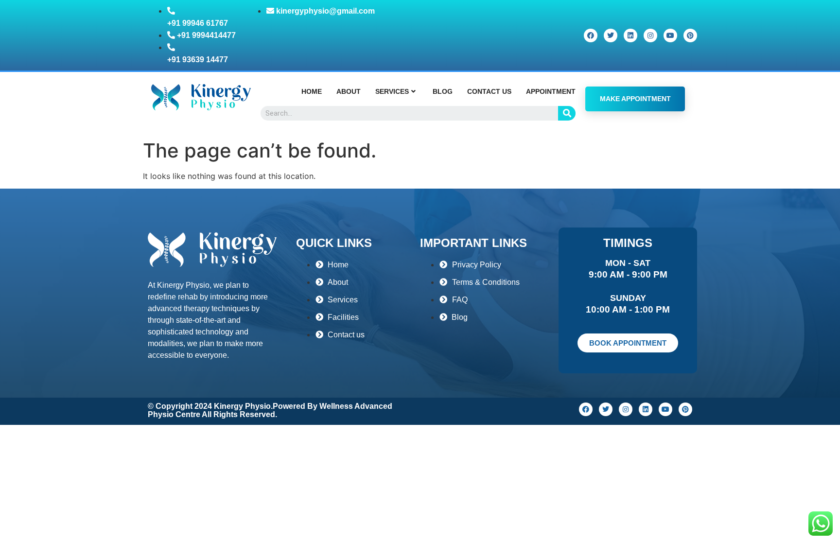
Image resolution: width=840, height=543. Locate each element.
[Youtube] (670, 35)
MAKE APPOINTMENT (635, 99)
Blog (443, 91)
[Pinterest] (690, 35)
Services (392, 91)
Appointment (551, 91)
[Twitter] (610, 35)
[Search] (567, 113)
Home (311, 91)
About (348, 91)
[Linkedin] (630, 35)
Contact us (489, 91)
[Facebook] (590, 35)
